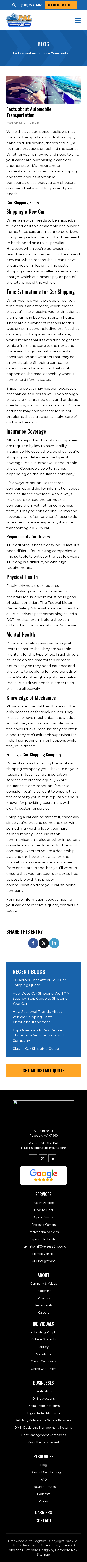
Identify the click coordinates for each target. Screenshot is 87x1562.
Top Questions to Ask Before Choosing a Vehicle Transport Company (38, 1035)
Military (43, 1347)
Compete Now (66, 1550)
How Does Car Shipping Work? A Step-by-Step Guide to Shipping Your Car (41, 998)
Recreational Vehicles (44, 1232)
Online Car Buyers (43, 1369)
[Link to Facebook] (33, 1158)
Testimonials (43, 1305)
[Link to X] (43, 1158)
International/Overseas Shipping (43, 1246)
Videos (43, 1501)
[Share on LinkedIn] (54, 943)
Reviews (44, 1298)
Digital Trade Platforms (43, 1406)
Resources (43, 1456)
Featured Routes (44, 1487)
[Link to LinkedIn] (52, 1158)
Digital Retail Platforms (43, 1413)
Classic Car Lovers (43, 1361)
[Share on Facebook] (33, 943)
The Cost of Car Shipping (43, 1472)
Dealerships (43, 1391)
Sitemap (43, 1554)
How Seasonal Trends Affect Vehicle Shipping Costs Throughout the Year (37, 1017)
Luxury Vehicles (43, 1203)
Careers (43, 1312)
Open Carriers (43, 1217)
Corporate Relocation (43, 1239)
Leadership (43, 1291)
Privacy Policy (50, 1545)
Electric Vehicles (43, 1254)
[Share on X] (44, 943)
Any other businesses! (43, 1442)
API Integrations (43, 1261)
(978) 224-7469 (32, 5)
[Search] (15, 5)
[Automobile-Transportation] (43, 90)
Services (43, 1194)
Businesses (43, 1382)
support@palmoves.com (48, 1148)
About (43, 1275)
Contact (44, 1520)
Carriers (43, 1512)
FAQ (43, 1479)
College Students (43, 1339)
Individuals (43, 1323)
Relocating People (43, 1332)
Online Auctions (43, 1398)
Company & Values (43, 1283)
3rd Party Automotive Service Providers (43, 1420)
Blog (43, 1465)
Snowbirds (43, 1354)
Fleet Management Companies (43, 1435)
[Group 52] (43, 1175)
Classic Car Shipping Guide (36, 1049)
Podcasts (43, 1494)
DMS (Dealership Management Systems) (43, 1427)
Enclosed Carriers (43, 1225)
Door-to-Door (43, 1210)
